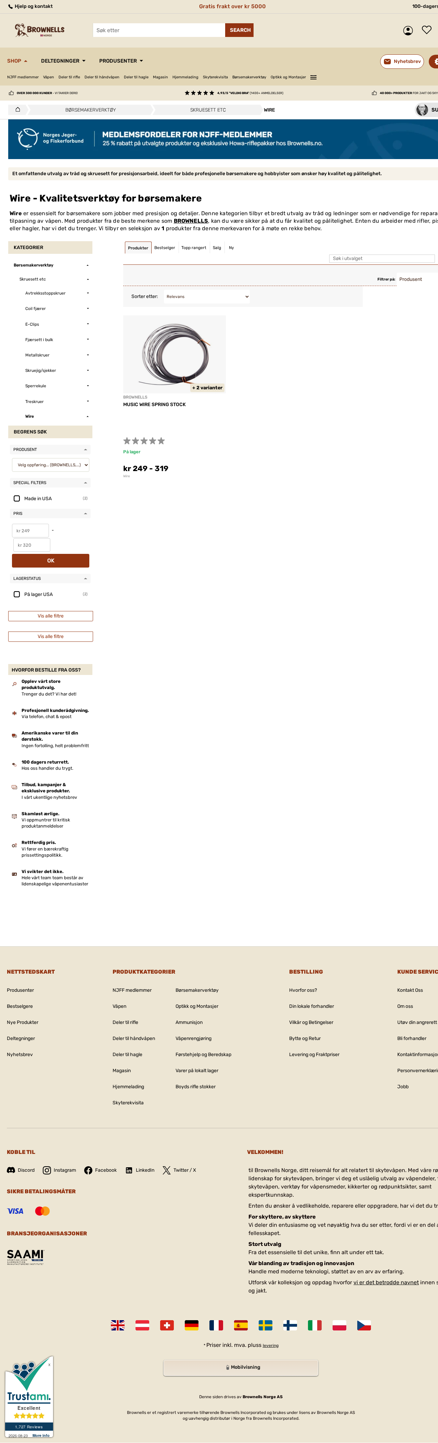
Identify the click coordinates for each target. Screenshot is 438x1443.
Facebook (106, 1170)
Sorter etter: (144, 296)
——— (313, 76)
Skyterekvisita (215, 77)
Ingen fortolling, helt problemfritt (55, 745)
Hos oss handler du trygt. (47, 768)
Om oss (405, 1006)
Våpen (48, 77)
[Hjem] (16, 110)
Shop (14, 61)
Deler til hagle (136, 77)
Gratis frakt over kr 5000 (232, 6)
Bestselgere (20, 1006)
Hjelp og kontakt (33, 6)
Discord (26, 1170)
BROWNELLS (191, 221)
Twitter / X (184, 1170)
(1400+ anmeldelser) (250, 93)
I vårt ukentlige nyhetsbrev (49, 797)
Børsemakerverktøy (249, 77)
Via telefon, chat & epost (47, 716)
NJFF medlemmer (23, 77)
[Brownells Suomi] (290, 1325)
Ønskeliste (428, 30)
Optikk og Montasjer (288, 77)
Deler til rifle (69, 77)
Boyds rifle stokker (196, 1087)
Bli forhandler (411, 1038)
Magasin (160, 77)
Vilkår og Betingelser (311, 1022)
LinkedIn (145, 1170)
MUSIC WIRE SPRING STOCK (154, 404)
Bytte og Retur (305, 1038)
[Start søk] (239, 30)
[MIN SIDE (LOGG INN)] (410, 30)
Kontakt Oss (410, 990)
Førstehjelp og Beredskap (203, 1054)
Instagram (65, 1170)
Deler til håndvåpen (102, 77)
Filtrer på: (386, 279)
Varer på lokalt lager (197, 1071)
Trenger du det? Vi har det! (49, 694)
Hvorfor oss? (303, 990)
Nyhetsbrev (20, 1054)
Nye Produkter (22, 1022)
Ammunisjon (189, 1022)
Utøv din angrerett (417, 1022)
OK (50, 560)
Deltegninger (60, 61)
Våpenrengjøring (193, 1038)
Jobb (403, 1087)
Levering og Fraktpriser (314, 1054)
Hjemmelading (185, 77)
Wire (126, 476)
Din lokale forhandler (311, 1006)
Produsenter (118, 61)
